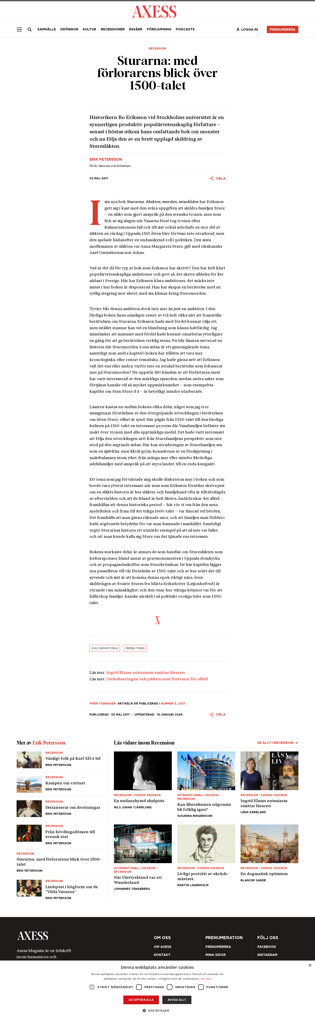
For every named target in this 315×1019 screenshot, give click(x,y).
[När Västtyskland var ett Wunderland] (143, 857)
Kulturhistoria (105, 648)
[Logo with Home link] (154, 11)
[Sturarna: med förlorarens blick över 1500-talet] (60, 862)
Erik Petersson (105, 159)
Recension (157, 48)
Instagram (267, 955)
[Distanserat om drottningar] (60, 809)
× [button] (310, 965)
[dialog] (157, 990)
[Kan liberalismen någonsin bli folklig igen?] (206, 784)
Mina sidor (215, 955)
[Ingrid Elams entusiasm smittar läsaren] (269, 784)
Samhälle (46, 29)
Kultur (89, 29)
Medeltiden (135, 648)
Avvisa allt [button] (177, 1000)
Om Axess (162, 947)
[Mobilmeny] (19, 29)
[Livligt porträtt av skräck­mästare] (206, 857)
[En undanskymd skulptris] (143, 784)
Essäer (135, 29)
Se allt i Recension (275, 743)
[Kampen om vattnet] (60, 784)
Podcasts (185, 29)
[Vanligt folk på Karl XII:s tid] (60, 761)
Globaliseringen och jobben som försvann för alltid (157, 679)
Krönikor (69, 29)
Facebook (266, 947)
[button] (157, 1010)
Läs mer (206, 979)
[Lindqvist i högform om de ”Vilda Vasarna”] (60, 888)
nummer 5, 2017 (173, 703)
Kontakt (162, 955)
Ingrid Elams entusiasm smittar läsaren (145, 673)
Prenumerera (282, 29)
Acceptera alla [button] (141, 1000)
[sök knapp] (29, 29)
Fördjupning (159, 29)
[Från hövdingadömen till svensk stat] (60, 834)
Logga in (249, 29)
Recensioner (113, 29)
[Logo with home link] (72, 936)
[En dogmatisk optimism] (269, 857)
